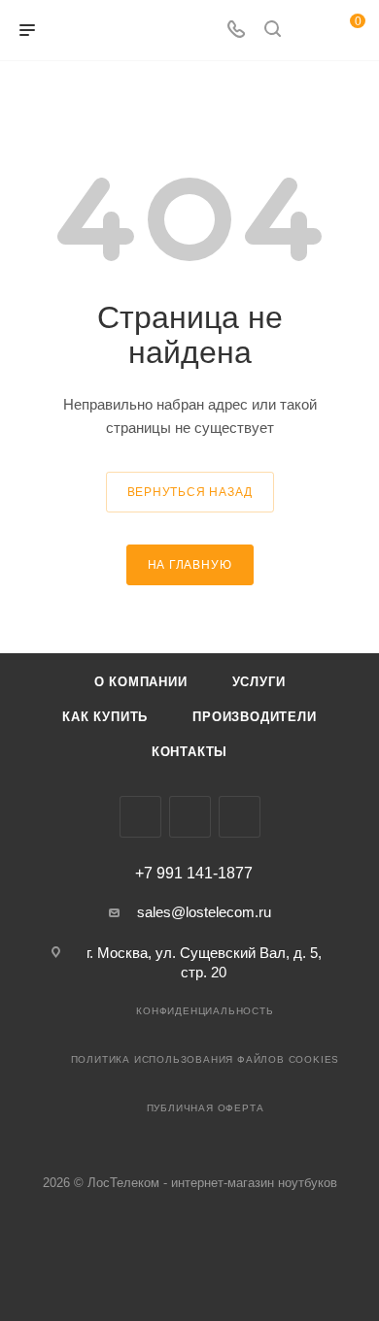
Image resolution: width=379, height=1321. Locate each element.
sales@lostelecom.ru (204, 912)
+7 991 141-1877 (194, 873)
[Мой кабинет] (309, 30)
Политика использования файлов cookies (205, 1059)
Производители (254, 717)
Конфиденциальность (204, 1011)
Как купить (105, 717)
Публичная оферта (205, 1108)
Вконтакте (140, 817)
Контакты (189, 751)
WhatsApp (239, 817)
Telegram (190, 817)
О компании (141, 682)
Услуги (259, 682)
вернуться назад (190, 492)
